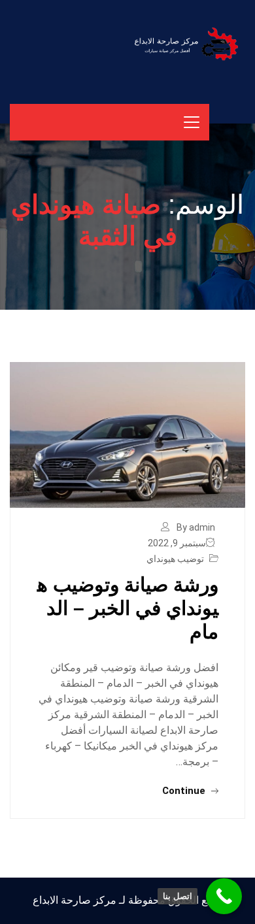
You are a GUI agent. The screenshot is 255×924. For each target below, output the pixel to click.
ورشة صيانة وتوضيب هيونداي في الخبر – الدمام (127, 608)
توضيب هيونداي (175, 558)
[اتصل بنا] (224, 896)
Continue (185, 791)
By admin (196, 527)
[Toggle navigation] (191, 122)
